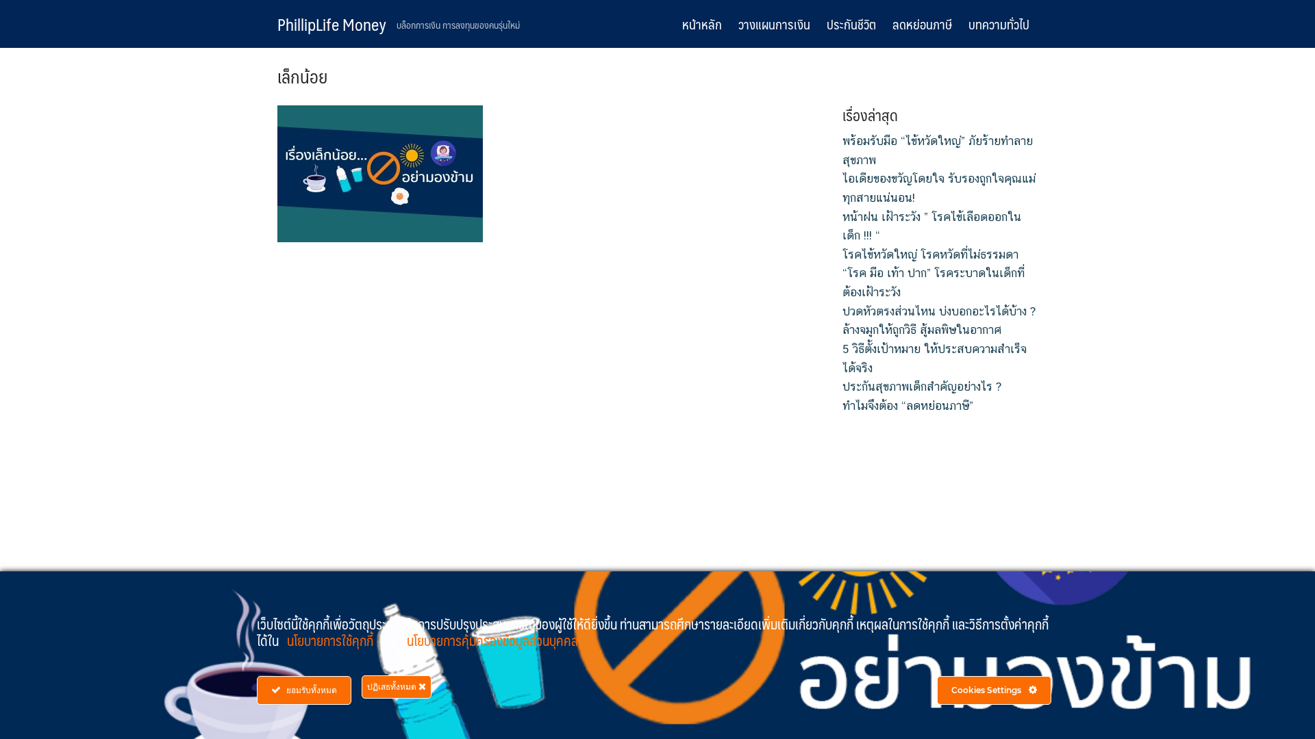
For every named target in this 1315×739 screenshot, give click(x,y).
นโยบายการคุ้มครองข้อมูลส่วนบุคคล (492, 640)
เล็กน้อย (302, 76)
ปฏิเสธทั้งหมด (392, 687)
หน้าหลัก (702, 24)
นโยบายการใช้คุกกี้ (331, 640)
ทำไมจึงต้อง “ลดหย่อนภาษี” (907, 406)
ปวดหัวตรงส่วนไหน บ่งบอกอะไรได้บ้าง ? (939, 311)
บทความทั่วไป (998, 24)
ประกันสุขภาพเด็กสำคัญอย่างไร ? (921, 386)
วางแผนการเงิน (774, 24)
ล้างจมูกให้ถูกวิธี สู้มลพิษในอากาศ (921, 330)
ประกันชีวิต (851, 24)
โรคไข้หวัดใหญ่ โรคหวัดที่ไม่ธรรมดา (930, 254)
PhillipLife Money (331, 24)
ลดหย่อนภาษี (922, 24)
